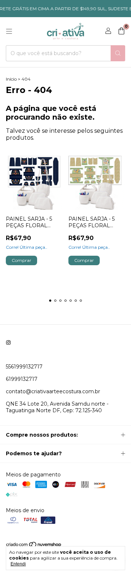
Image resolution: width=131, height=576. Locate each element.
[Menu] (9, 31)
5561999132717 (24, 366)
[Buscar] (118, 53)
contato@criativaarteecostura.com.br (53, 391)
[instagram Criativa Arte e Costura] (8, 342)
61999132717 (21, 379)
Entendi (18, 564)
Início (11, 79)
